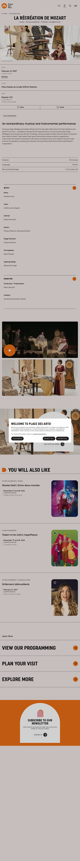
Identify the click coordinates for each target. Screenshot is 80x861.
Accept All (62, 438)
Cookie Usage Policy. (39, 434)
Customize (17, 438)
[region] (40, 430)
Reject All (49, 438)
